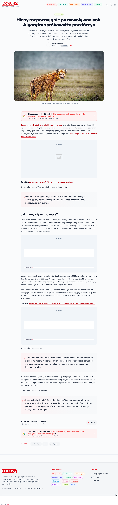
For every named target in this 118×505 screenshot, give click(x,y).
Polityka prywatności (100, 474)
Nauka (74, 484)
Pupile (66, 484)
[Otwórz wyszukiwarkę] (110, 4)
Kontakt (96, 481)
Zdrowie (98, 4)
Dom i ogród (75, 4)
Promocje (75, 481)
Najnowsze (52, 4)
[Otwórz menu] (114, 4)
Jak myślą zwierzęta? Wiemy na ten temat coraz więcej (51, 182)
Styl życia (56, 484)
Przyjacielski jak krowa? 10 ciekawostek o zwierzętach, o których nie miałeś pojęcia (62, 303)
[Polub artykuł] (71, 45)
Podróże (56, 481)
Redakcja (96, 477)
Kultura (65, 481)
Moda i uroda (87, 4)
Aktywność (63, 4)
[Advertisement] (59, 253)
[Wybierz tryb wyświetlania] (107, 4)
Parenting (78, 477)
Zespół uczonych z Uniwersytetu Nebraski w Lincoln (41, 125)
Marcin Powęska (57, 43)
